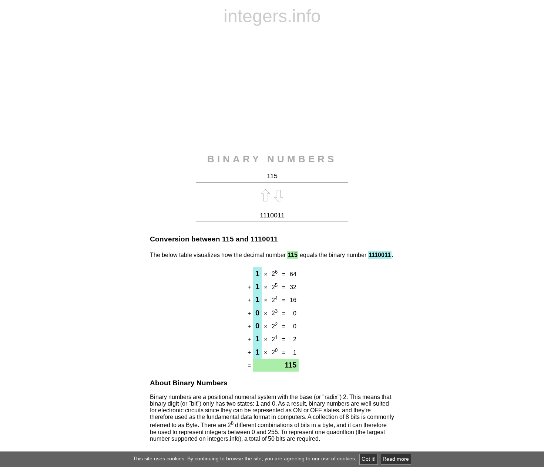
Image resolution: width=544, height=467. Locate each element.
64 (293, 274)
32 (293, 287)
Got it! (369, 459)
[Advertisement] (272, 90)
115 (228, 239)
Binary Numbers (272, 159)
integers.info (272, 16)
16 (293, 300)
